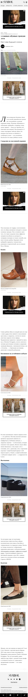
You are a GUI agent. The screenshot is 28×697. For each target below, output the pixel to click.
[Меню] (1, 2)
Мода (2, 32)
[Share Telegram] (16, 695)
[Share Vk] (3, 695)
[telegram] (14, 679)
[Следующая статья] (14, 669)
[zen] (17, 679)
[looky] (19, 679)
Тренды (5, 32)
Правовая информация (23, 687)
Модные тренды (6, 50)
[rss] (8, 679)
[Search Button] (24, 2)
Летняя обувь (13, 50)
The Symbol (8, 2)
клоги (7, 334)
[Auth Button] (26, 2)
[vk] (11, 679)
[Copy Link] (23, 695)
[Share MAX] (10, 695)
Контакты (14, 682)
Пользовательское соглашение (6, 687)
